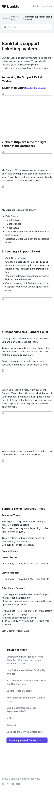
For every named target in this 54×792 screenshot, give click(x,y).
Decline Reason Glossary (19, 690)
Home (4, 18)
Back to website (41, 6)
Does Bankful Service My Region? (24, 731)
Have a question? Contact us (25, 740)
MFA (8, 718)
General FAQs (15, 18)
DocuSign (11, 725)
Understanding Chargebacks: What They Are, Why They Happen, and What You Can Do (24, 660)
